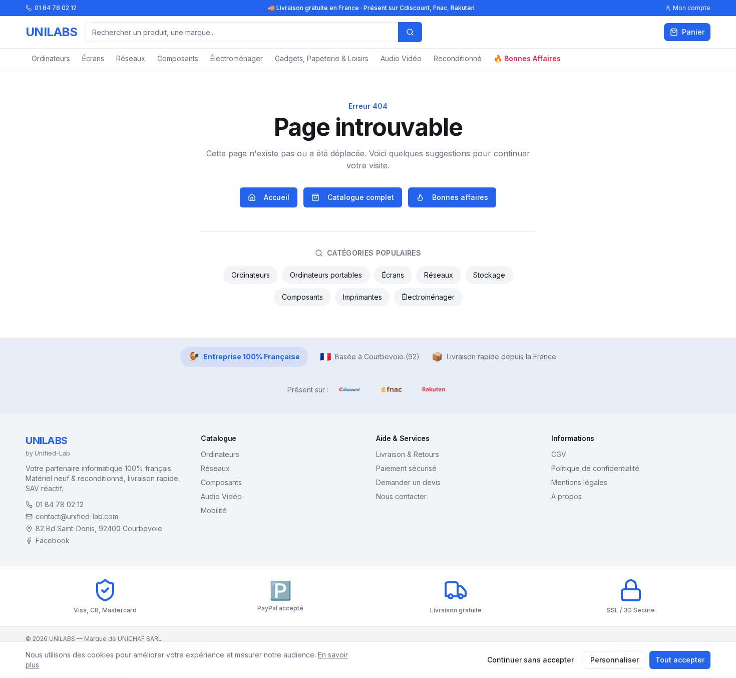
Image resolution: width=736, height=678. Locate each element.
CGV (558, 454)
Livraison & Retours (407, 454)
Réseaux (130, 58)
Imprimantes (362, 297)
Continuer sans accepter (530, 659)
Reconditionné (458, 58)
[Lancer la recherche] (410, 32)
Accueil (276, 197)
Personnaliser (614, 659)
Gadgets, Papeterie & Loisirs (322, 58)
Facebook (53, 540)
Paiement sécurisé (406, 468)
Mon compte (691, 8)
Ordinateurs (51, 58)
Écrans (93, 58)
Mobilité (214, 510)
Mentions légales (579, 482)
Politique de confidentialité (595, 468)
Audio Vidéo (401, 58)
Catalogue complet (360, 197)
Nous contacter (401, 496)
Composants (177, 58)
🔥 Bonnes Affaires (527, 58)
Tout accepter (679, 659)
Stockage (489, 275)
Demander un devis (408, 482)
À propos (566, 496)
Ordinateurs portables (326, 275)
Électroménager (236, 58)
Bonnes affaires (460, 197)
